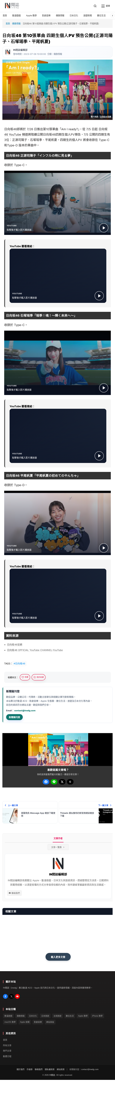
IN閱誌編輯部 (20, 50)
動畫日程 (7, 1056)
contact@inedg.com (24, 710)
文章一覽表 (56, 847)
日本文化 (33, 1016)
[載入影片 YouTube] (103, 227)
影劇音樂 (38, 1022)
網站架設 (50, 1022)
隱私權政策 (50, 1069)
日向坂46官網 (105, 117)
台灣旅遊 (57, 1016)
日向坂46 (10, 129)
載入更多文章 (58, 957)
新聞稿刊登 (14, 717)
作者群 (29, 1069)
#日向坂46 (19, 663)
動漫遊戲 (8, 1016)
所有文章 (7, 1045)
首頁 (8, 23)
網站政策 (61, 1069)
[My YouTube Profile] (17, 996)
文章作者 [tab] (58, 838)
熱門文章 (7, 1051)
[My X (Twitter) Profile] (11, 996)
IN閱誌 (52, 1075)
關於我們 (20, 1069)
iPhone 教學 (97, 1016)
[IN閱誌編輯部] (7, 52)
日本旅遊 (45, 1016)
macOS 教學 (10, 1022)
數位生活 (70, 1016)
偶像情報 (16, 23)
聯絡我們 (16, 893)
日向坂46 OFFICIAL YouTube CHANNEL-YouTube (35, 650)
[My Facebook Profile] (5, 996)
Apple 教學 (83, 1016)
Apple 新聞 (24, 1022)
